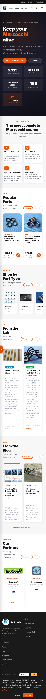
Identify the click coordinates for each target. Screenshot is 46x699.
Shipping (5, 655)
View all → (28, 208)
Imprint (30, 2)
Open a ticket (7, 660)
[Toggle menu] (41, 8)
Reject (17, 695)
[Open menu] (1, 349)
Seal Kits (8, 234)
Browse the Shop (13, 60)
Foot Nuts (28, 636)
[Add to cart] (18, 255)
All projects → (26, 339)
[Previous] (36, 208)
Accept (28, 695)
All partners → (26, 557)
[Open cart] (31, 8)
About (23, 2)
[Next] (41, 208)
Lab (22, 8)
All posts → (27, 457)
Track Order (40, 2)
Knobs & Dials (30, 632)
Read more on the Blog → (23, 528)
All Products (29, 624)
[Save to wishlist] (13, 255)
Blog (17, 8)
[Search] (26, 8)
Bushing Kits (30, 234)
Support (34, 60)
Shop (11, 8)
